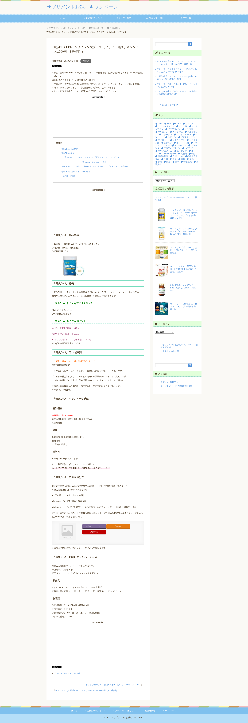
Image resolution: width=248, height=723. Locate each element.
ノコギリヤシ (179, 140)
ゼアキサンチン (188, 137)
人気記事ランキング (93, 18)
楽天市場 (94, 532)
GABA (178, 124)
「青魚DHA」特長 (67, 153)
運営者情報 (150, 711)
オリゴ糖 (189, 129)
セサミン (172, 137)
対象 (94, 166)
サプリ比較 (186, 18)
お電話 (72, 176)
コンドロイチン (183, 134)
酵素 (160, 162)
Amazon (118, 526)
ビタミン (168, 143)
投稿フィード (176, 382)
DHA (59, 673)
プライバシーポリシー (125, 711)
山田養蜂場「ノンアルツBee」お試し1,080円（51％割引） (183, 288)
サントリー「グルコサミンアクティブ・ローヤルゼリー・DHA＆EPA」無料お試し (183, 231)
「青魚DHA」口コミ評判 (70, 166)
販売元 (65, 176)
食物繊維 (187, 162)
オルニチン (163, 132)
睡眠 (183, 159)
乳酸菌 (184, 153)
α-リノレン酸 (74, 673)
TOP (67, 28)
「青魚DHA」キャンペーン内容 (93, 162)
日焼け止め (178, 156)
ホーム (62, 18)
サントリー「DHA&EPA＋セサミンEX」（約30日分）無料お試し (183, 306)
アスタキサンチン (166, 126)
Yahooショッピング (94, 526)
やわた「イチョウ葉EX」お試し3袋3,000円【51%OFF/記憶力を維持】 (183, 269)
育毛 (191, 159)
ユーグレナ (182, 151)
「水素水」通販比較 (169, 351)
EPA (65, 673)
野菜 (168, 162)
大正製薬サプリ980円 (155, 18)
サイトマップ (171, 711)
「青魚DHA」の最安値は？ (119, 166)
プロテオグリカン (172, 148)
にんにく (189, 124)
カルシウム (178, 132)
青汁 (177, 162)
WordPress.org (185, 386)
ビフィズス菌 (182, 143)
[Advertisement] (98, 117)
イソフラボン (174, 129)
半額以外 (86, 61)
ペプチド (189, 148)
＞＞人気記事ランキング (166, 105)
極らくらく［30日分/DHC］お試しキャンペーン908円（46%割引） (86, 690)
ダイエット (163, 140)
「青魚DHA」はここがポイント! (107, 157)
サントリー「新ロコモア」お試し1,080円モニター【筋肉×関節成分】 (183, 250)
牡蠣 (166, 159)
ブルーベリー (180, 145)
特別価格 (87, 166)
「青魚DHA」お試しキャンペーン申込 (75, 172)
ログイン (164, 382)
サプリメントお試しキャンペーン (82, 7)
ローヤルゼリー (169, 153)
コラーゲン (167, 134)
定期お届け (163, 156)
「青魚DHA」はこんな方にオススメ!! (78, 157)
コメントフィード (168, 386)
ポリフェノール (165, 151)
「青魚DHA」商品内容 (69, 149)
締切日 (100, 166)
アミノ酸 (183, 126)
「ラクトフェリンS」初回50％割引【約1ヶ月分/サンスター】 (112, 685)
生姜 (174, 159)
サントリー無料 (124, 18)
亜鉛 (193, 153)
